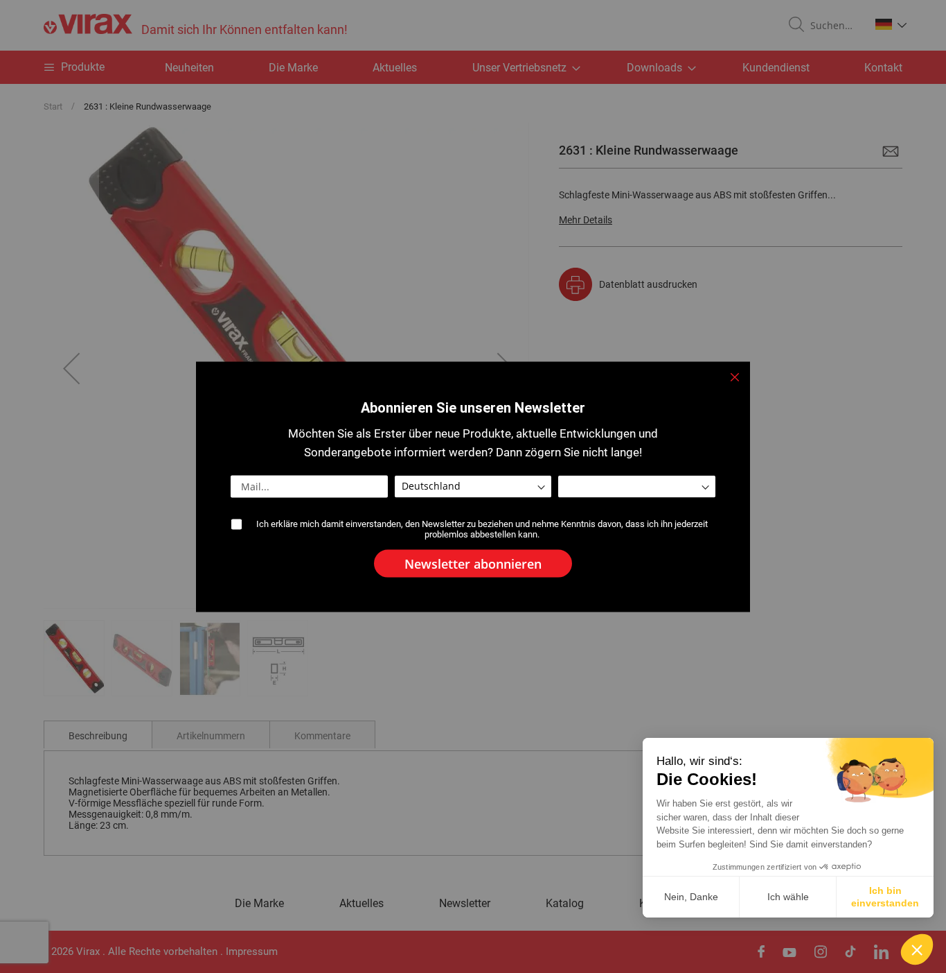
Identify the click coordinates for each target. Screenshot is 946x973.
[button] (917, 949)
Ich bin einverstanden (885, 897)
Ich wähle (788, 896)
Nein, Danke (691, 896)
